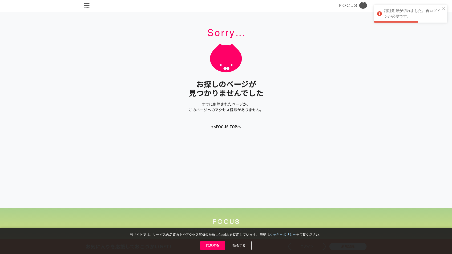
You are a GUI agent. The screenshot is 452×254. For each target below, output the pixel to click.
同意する (212, 245)
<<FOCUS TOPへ (226, 126)
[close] (443, 9)
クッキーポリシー (283, 234)
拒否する (239, 245)
